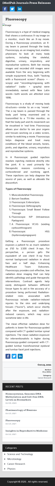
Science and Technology (20, 454)
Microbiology (14, 459)
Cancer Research (44, 378)
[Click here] (4, 9)
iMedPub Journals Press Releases (26, 3)
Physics (11, 468)
